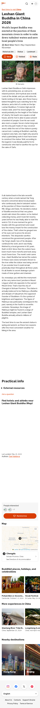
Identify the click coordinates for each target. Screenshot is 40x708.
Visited (22, 57)
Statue (20, 52)
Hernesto (21, 84)
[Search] (26, 3)
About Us (8, 700)
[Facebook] (16, 686)
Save (9, 57)
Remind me (22, 516)
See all (9, 78)
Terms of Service (26, 703)
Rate (35, 57)
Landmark (31, 52)
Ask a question (8, 394)
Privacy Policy (12, 703)
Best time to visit (11, 9)
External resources (14, 388)
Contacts (17, 700)
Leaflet (16, 549)
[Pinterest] (32, 686)
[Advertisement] (20, 171)
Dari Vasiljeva (14, 456)
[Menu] (34, 3)
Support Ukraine (29, 700)
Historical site (8, 52)
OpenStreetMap (25, 549)
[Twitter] (24, 686)
